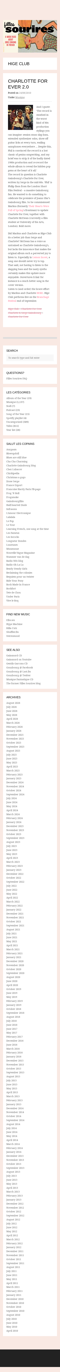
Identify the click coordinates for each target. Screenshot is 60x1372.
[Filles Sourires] (30, 36)
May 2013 (11, 1183)
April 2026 (12, 718)
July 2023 (11, 846)
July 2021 (11, 933)
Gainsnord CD (14, 655)
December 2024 (15, 782)
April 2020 (12, 985)
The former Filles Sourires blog (23, 683)
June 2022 (11, 889)
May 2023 (11, 854)
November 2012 (15, 1207)
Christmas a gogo (16, 477)
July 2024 (11, 798)
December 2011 (15, 1251)
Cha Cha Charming (17, 461)
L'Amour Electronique (18, 513)
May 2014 (11, 1136)
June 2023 (11, 850)
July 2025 (11, 754)
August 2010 (13, 1314)
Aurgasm (11, 449)
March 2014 (13, 1144)
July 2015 (11, 1080)
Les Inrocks (12, 536)
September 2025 (15, 746)
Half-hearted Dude (16, 505)
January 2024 (13, 822)
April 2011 (12, 1283)
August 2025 (13, 750)
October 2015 (13, 1068)
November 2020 (15, 965)
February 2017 (14, 1036)
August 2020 (13, 977)
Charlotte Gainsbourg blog (21, 465)
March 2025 (13, 770)
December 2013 (15, 1155)
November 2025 (15, 738)
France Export (14, 485)
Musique (20, 97)
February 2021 (14, 953)
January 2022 (13, 909)
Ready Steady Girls (16, 568)
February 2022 (14, 905)
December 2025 (15, 734)
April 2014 (12, 1140)
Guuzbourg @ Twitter (18, 675)
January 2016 (13, 1056)
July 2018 (11, 1020)
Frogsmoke (12, 497)
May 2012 (11, 1231)
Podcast (10, 410)
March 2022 (13, 901)
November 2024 (15, 786)
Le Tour (10, 524)
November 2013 (15, 1159)
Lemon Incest (39, 257)
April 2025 (12, 766)
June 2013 (11, 1179)
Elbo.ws (10, 620)
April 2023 (12, 857)
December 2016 (15, 1040)
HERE (40, 293)
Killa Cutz (11, 628)
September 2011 (15, 1263)
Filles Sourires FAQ (16, 378)
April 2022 (12, 897)
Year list (10, 429)
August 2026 (13, 702)
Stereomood (13, 635)
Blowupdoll (12, 453)
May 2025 (11, 762)
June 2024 (11, 802)
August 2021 (13, 929)
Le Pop (10, 521)
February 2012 (14, 1243)
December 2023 (15, 826)
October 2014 (13, 1116)
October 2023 (13, 834)
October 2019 (13, 989)
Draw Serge (12, 481)
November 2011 (15, 1255)
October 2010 (13, 1306)
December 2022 (15, 873)
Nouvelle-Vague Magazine (20, 552)
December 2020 (15, 961)
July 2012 (11, 1223)
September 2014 (15, 1120)
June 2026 (11, 710)
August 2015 (13, 1076)
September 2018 (15, 1012)
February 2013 (14, 1195)
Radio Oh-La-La (15, 564)
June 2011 (11, 1275)
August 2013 (13, 1171)
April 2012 (12, 1235)
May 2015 (11, 1088)
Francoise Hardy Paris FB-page (23, 489)
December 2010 (15, 1299)
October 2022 (13, 877)
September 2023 (15, 838)
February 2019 (14, 1000)
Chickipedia (12, 473)
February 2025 (14, 774)
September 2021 (15, 925)
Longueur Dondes (16, 540)
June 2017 (11, 1028)
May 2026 (11, 714)
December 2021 (15, 913)
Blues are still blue (16, 457)
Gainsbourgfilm (15, 501)
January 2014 (13, 1151)
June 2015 (11, 1084)
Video (9, 425)
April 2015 (12, 1092)
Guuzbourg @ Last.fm (18, 671)
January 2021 (13, 957)
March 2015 (13, 1096)
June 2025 (11, 758)
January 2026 (13, 730)
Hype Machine (14, 624)
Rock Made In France (18, 584)
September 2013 (15, 1167)
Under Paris (13, 596)
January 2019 (13, 1005)
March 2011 (13, 1287)
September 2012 (15, 1215)
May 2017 (11, 1032)
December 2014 (15, 1108)
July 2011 (11, 1271)
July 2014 (11, 1128)
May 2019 (11, 996)
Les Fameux (12, 532)
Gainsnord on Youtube (18, 659)
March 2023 (13, 861)
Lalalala (10, 517)
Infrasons (11, 509)
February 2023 (14, 865)
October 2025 (13, 742)
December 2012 (15, 1203)
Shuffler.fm (12, 631)
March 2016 (13, 1048)
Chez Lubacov (14, 469)
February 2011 (14, 1291)
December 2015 (15, 1060)
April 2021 (12, 945)
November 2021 (15, 917)
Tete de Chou (13, 592)
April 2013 (12, 1187)
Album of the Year (16, 398)
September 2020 (15, 973)
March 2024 (13, 814)
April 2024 (12, 810)
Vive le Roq (12, 600)
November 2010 (15, 1303)
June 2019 (11, 992)
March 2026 (13, 722)
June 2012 (11, 1227)
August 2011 (13, 1267)
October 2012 (13, 1211)
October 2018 (13, 1009)
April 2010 (12, 1330)
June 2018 (11, 1024)
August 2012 (13, 1219)
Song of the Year (15, 414)
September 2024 (15, 794)
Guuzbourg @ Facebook (19, 667)
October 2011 (13, 1259)
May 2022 (11, 893)
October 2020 (13, 969)
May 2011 (11, 1279)
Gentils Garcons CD (17, 663)
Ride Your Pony (14, 580)
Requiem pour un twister (20, 576)
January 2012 (13, 1247)
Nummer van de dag (17, 556)
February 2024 (14, 818)
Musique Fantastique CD (19, 679)
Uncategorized (14, 421)
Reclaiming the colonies (19, 572)
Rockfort (11, 588)
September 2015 (15, 1072)
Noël (8, 406)
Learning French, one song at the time (27, 528)
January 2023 (13, 869)
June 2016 (11, 1044)
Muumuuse (12, 548)
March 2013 (13, 1191)
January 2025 (13, 778)
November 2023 (15, 830)
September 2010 (15, 1310)
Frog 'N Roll (12, 493)
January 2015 (13, 1104)
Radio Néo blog (14, 560)
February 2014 (14, 1148)
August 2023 (13, 842)
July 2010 (11, 1318)
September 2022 (15, 881)
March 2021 (13, 949)
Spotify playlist (14, 418)
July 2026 (11, 706)
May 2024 (11, 806)
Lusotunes (12, 544)
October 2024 (13, 790)
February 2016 (14, 1052)
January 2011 (13, 1295)
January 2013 (13, 1199)
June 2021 (11, 937)
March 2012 (13, 1239)
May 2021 (11, 941)
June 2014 (11, 1132)
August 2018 (13, 1016)
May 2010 (11, 1326)
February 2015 (14, 1100)
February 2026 (14, 726)
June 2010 (11, 1322)
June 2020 (11, 981)
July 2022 (11, 885)
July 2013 (11, 1175)
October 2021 (13, 921)
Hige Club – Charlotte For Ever (25, 308)
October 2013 (13, 1163)
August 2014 (13, 1124)
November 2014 (15, 1112)
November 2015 (15, 1064)
